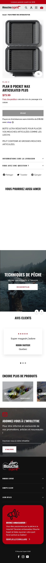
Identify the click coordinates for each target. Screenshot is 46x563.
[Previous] (37, 312)
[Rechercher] (26, 7)
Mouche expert (8, 478)
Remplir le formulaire (16, 539)
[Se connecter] (31, 7)
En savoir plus (23, 287)
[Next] (41, 312)
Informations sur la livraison (18, 158)
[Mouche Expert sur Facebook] (18, 556)
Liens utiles (7, 497)
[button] (39, 391)
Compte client (7, 488)
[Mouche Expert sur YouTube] (27, 556)
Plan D (5, 82)
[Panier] (42, 8)
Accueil (4, 15)
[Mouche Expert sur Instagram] (23, 556)
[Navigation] (36, 7)
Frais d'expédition (9, 99)
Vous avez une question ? (15, 165)
